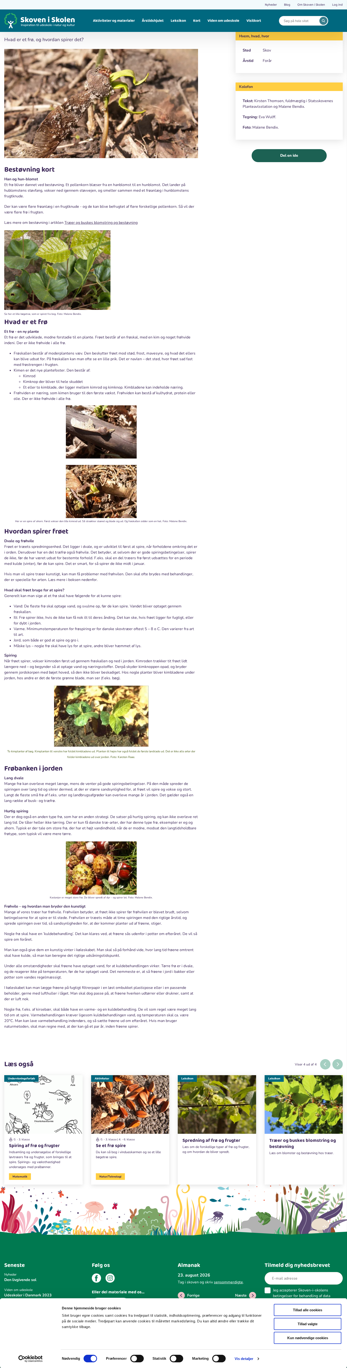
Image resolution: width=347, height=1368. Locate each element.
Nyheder (271, 4)
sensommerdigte (228, 1282)
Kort (196, 21)
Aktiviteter (102, 1078)
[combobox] (300, 21)
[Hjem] (39, 20)
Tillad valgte (307, 1324)
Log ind (337, 4)
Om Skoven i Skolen (311, 4)
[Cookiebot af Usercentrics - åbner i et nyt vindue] (30, 1358)
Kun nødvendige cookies (307, 1338)
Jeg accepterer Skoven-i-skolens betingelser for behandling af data (301, 1296)
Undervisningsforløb (21, 1078)
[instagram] (110, 1278)
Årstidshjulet (153, 21)
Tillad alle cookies (307, 1310)
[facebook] (96, 1278)
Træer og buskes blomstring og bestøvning (101, 222)
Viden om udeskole (223, 21)
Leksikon (178, 21)
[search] (323, 21)
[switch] (137, 1358)
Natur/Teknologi (110, 1176)
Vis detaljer (244, 1359)
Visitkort (253, 21)
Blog (287, 4)
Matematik (20, 1176)
